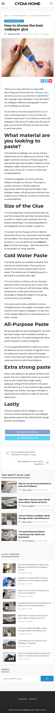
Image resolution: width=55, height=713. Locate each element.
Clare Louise (27, 490)
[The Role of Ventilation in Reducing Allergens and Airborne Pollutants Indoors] (9, 568)
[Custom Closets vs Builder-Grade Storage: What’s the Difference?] (9, 632)
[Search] (51, 3)
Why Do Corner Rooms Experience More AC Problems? (34, 484)
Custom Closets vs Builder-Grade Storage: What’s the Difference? (34, 517)
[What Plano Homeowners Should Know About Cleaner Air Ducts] (9, 619)
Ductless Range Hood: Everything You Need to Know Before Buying (34, 604)
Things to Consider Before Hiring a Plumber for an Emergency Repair (33, 579)
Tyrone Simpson (28, 541)
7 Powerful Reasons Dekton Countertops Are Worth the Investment (31, 534)
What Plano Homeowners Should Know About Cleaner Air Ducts (34, 500)
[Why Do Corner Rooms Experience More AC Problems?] (9, 594)
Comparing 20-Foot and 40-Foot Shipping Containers (32, 641)
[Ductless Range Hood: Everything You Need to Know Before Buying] (9, 606)
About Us (33, 699)
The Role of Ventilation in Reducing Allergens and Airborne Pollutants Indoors (33, 567)
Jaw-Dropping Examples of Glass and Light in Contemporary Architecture (34, 654)
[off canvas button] (3, 3)
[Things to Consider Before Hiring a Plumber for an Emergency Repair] (9, 581)
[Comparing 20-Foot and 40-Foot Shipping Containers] (9, 644)
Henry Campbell (28, 506)
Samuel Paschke (14, 34)
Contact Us (22, 699)
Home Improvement (14, 21)
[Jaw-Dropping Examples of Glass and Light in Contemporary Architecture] (9, 657)
